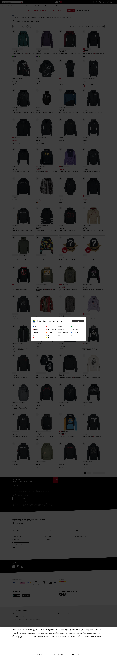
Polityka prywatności (24, 637)
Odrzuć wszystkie (58, 654)
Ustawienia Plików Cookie (78, 636)
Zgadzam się (40, 654)
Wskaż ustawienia (76, 654)
